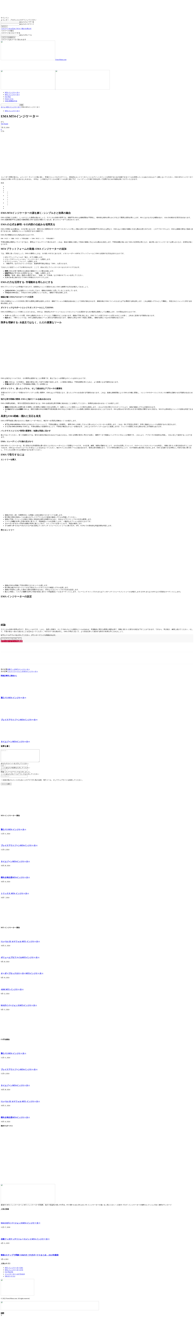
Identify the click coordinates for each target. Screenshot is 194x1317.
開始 (2, 1313)
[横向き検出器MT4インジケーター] (6, 873)
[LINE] (18, 134)
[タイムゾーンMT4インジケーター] (12, 737)
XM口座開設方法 (11, 101)
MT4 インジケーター (12, 92)
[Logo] (28, 89)
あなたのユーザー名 (27, 22)
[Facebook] (4, 134)
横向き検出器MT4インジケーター (15, 877)
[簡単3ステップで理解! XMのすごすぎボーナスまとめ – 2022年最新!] (6, 1251)
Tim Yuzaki (4, 124)
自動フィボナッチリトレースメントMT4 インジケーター (25, 1239)
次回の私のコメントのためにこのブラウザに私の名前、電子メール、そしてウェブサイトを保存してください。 (43, 780)
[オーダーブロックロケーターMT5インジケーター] (6, 969)
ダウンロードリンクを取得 (12, 641)
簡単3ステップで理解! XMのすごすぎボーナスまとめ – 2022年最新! (30, 1255)
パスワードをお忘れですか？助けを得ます (16, 28)
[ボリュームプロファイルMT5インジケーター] (6, 953)
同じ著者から (12, 676)
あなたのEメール (26, 35)
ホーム (3, 107)
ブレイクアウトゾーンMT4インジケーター (19, 720)
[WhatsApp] (33, 134)
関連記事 (4, 676)
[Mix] (76, 134)
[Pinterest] (47, 134)
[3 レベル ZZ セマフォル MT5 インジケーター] (6, 937)
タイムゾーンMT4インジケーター (15, 741)
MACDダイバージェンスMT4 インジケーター (20, 1223)
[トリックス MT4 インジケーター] (6, 889)
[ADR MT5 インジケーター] (6, 985)
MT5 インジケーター (12, 94)
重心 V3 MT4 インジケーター (13, 698)
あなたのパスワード (27, 24)
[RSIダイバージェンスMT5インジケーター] (6, 1001)
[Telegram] (40, 134)
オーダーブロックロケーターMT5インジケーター (22, 973)
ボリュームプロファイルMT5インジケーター (20, 957)
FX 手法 (8, 97)
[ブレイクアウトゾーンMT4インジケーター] (12, 715)
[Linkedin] (55, 134)
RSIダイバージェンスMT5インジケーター (19, 1005)
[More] (91, 134)
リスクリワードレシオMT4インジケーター (22, 671)
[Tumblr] (69, 134)
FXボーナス (9, 99)
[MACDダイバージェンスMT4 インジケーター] (6, 1219)
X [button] (1, 1315)
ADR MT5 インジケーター (12, 989)
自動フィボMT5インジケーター (18, 669)
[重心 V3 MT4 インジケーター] (12, 693)
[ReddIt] (62, 134)
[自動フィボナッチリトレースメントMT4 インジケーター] (6, 1235)
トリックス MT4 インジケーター (15, 893)
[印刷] (83, 134)
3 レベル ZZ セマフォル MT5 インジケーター (20, 941)
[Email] (26, 134)
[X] (11, 134)
